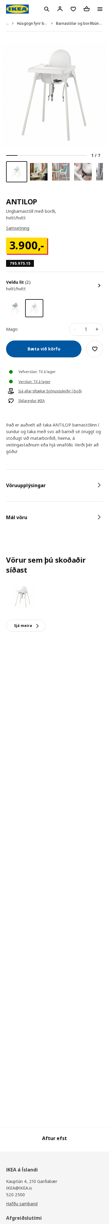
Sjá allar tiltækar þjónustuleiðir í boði (50, 391)
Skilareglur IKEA (31, 400)
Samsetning (17, 228)
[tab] (54, 485)
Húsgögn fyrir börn (33, 23)
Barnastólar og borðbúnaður (81, 23)
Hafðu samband (22, 1203)
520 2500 (15, 1194)
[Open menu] (100, 9)
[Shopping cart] (87, 9)
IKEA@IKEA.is (19, 1188)
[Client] (60, 9)
